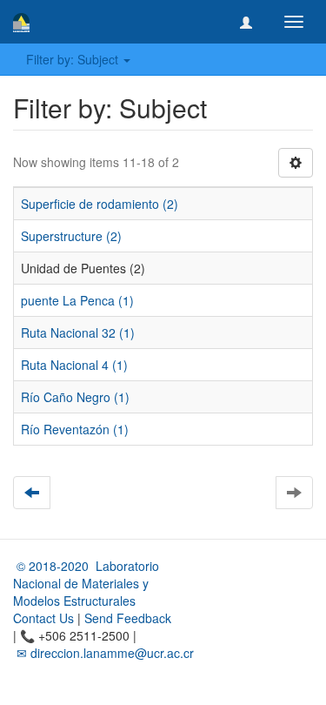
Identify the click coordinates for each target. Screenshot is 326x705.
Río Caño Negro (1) (75, 397)
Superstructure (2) (71, 236)
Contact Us (43, 618)
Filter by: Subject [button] (74, 59)
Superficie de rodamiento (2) (99, 203)
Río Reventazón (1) (75, 429)
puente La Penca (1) (77, 300)
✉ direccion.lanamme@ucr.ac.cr (103, 652)
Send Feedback (127, 618)
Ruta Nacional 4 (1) (74, 364)
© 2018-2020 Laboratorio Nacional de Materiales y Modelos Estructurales (86, 583)
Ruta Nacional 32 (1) (78, 332)
